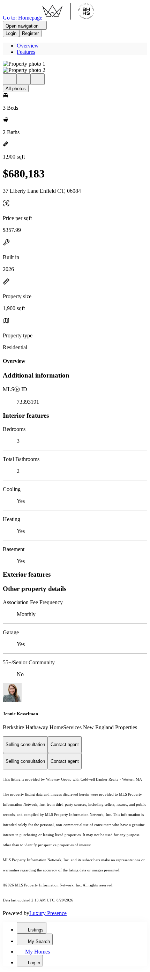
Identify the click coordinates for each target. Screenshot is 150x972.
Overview (28, 46)
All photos (16, 88)
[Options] (10, 79)
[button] (75, 64)
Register (30, 33)
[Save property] (24, 79)
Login (11, 33)
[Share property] (38, 79)
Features (26, 52)
